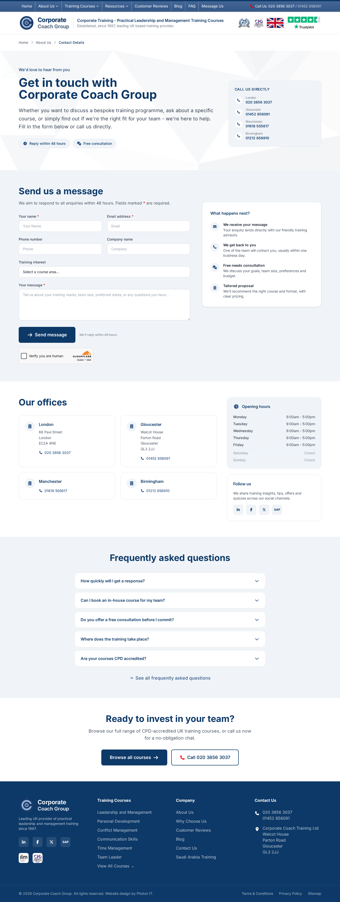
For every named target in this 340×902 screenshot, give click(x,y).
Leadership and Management (124, 812)
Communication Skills (117, 839)
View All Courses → (115, 865)
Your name (29, 216)
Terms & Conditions (257, 893)
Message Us (213, 6)
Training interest (32, 262)
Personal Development (118, 821)
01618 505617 (56, 491)
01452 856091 (158, 458)
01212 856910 (158, 491)
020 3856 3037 (58, 453)
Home (27, 6)
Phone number (30, 239)
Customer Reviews (193, 830)
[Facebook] (251, 510)
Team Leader (109, 856)
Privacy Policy (290, 893)
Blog (178, 6)
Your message (32, 285)
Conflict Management (117, 830)
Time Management (114, 848)
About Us (46, 6)
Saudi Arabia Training (196, 856)
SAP (277, 509)
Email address (120, 216)
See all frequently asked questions (173, 678)
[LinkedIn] (238, 510)
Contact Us (186, 848)
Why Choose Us (191, 821)
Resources (114, 6)
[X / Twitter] (264, 510)
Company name (120, 239)
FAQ (191, 6)
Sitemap (314, 893)
